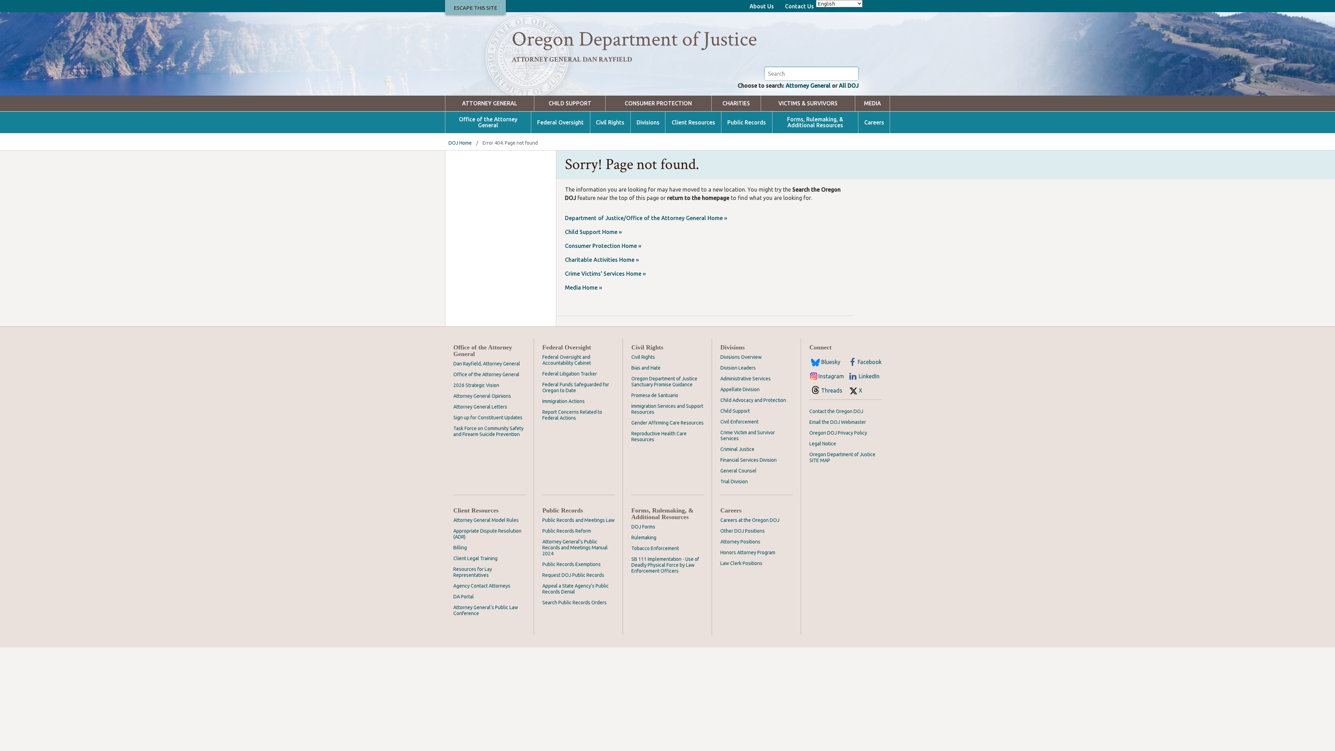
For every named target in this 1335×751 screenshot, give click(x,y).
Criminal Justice (737, 449)
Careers (874, 123)
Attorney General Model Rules (486, 520)
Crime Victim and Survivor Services (747, 435)
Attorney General (808, 85)
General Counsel (738, 471)
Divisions (648, 123)
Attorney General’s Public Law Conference (485, 610)
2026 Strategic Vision (476, 385)
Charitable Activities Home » (602, 260)
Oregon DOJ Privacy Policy (838, 433)
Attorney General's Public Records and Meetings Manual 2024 (575, 547)
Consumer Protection (658, 103)
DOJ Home (460, 143)
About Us (762, 6)
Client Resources (693, 123)
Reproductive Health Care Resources (659, 436)
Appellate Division (740, 389)
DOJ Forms (643, 527)
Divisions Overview (741, 357)
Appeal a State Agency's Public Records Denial (575, 589)
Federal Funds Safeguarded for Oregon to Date (575, 387)
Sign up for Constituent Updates (488, 417)
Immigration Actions (563, 401)
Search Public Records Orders (574, 602)
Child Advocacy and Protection (753, 400)
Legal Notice (822, 443)
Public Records (746, 123)
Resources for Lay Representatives (472, 572)
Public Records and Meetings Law (578, 520)
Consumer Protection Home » (603, 246)
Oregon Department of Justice (634, 39)
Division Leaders (738, 368)
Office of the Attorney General (488, 122)
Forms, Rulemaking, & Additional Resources (815, 122)
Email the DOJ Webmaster (837, 422)
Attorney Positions (740, 541)
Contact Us (799, 6)
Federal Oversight (560, 123)
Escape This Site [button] (475, 8)
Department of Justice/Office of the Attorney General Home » (646, 218)
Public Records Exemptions (571, 564)
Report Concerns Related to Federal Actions (572, 415)
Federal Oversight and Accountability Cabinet (566, 360)
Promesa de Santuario (654, 395)
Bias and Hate (646, 368)
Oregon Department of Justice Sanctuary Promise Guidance (664, 381)
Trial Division (734, 481)
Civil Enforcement (739, 422)
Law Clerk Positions (741, 563)
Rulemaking (643, 537)
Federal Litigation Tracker (569, 374)
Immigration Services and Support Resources (667, 409)
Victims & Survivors (808, 103)
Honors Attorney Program (747, 552)
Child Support (570, 103)
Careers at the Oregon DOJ (749, 520)
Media (872, 103)
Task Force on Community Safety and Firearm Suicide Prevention (488, 431)
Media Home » (583, 287)
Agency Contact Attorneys (481, 586)
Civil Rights (610, 123)
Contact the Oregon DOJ (836, 411)
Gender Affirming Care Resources (667, 423)
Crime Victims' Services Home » (605, 273)
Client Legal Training (475, 558)
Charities (736, 103)
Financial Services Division (748, 460)
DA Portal (463, 596)
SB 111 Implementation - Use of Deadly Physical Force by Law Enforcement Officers (665, 565)
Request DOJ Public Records (573, 575)
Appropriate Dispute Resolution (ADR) (487, 534)
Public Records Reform (566, 531)
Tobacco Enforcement (655, 548)
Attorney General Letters (480, 407)
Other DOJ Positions (742, 531)
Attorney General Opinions (482, 396)
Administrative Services (745, 378)
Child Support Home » (593, 232)
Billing (460, 547)
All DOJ (849, 85)
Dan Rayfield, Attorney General (486, 363)
